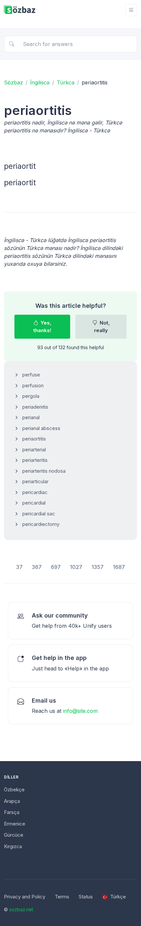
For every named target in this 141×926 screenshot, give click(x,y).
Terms (62, 896)
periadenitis (35, 407)
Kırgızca (13, 846)
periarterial (34, 449)
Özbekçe (14, 789)
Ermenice (14, 824)
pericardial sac (38, 513)
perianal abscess (41, 428)
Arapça (12, 801)
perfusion (33, 385)
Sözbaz (13, 82)
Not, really (102, 326)
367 (37, 567)
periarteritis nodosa (44, 471)
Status (86, 896)
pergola (30, 396)
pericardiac (35, 492)
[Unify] (19, 10)
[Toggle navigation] (131, 10)
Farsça (11, 812)
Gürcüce (13, 835)
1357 (97, 567)
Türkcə (65, 82)
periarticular (35, 481)
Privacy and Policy (24, 896)
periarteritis (35, 460)
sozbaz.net (21, 909)
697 (56, 567)
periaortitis (34, 439)
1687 (119, 567)
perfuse (31, 375)
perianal (31, 417)
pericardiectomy (40, 524)
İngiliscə (40, 82)
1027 (76, 567)
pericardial (34, 503)
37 (19, 567)
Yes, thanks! (42, 326)
